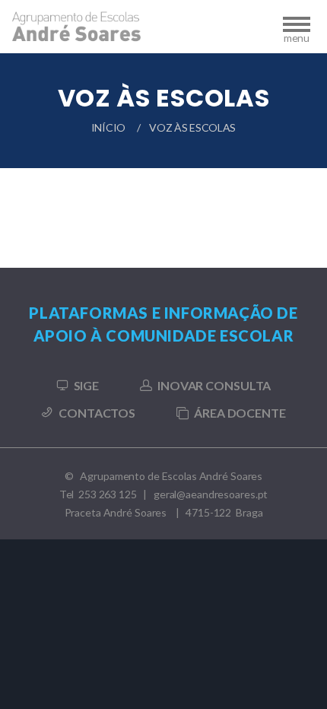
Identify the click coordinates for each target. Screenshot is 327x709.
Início (108, 127)
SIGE (87, 385)
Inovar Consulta (214, 385)
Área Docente (240, 412)
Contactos (97, 412)
